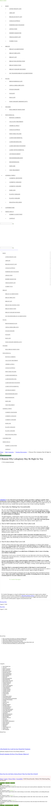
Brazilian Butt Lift (15, 17)
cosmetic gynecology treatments (20, 536)
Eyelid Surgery (14, 89)
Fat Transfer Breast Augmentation (20, 73)
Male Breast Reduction (17, 109)
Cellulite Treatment (16, 121)
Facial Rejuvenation (7, 697)
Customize (2, 782)
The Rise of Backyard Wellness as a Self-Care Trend (14, 643)
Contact (12, 218)
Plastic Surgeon (14, 194)
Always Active (13, 785)
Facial (7, 78)
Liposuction (13, 29)
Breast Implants (14, 53)
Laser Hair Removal (15, 137)
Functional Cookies (5, 790)
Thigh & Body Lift (15, 37)
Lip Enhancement (14, 154)
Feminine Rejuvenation (16, 25)
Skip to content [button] (3, 0)
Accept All (12, 782)
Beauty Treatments (6, 668)
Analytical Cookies (5, 795)
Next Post (2, 606)
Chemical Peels (14, 125)
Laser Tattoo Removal (16, 150)
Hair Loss (12, 190)
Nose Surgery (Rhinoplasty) (18, 101)
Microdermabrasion (16, 158)
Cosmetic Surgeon (15, 182)
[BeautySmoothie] (13, 235)
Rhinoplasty (5, 724)
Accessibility (19, 779)
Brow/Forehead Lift (15, 81)
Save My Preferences (9, 805)
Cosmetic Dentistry (15, 178)
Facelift (12, 93)
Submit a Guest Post (15, 214)
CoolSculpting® (14, 21)
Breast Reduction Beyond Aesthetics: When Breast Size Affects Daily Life (18, 642)
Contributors (9, 207)
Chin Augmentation (7, 686)
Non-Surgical (9, 115)
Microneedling (14, 162)
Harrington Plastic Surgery (28, 595)
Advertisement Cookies (6, 800)
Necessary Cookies (5, 785)
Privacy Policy (12, 779)
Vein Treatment (14, 170)
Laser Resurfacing (15, 141)
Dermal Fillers (6, 692)
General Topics (10, 175)
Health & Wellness (15, 202)
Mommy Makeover (15, 33)
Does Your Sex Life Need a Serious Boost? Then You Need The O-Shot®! (19, 774)
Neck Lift (12, 97)
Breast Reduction (15, 65)
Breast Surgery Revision (17, 69)
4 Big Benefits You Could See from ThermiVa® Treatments (15, 749)
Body (7, 6)
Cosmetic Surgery (15, 186)
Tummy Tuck (13, 41)
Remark (11, 790)
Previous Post (3, 602)
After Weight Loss (15, 8)
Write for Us (9, 211)
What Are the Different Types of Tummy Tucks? (13, 641)
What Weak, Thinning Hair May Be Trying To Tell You (14, 639)
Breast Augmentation (16, 49)
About (1, 779)
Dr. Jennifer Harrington (9, 462)
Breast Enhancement (7, 674)
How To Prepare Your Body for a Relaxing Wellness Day (15, 638)
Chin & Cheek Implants (16, 85)
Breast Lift (13, 57)
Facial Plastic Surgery (7, 696)
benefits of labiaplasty (18, 572)
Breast (7, 46)
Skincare (12, 166)
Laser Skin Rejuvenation (17, 146)
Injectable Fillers (15, 133)
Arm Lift (12, 12)
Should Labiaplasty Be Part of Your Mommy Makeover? (14, 754)
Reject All (7, 782)
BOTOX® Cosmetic (15, 117)
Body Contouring (6, 669)
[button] (13, 245)
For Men (8, 107)
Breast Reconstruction (17, 61)
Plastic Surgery (14, 198)
